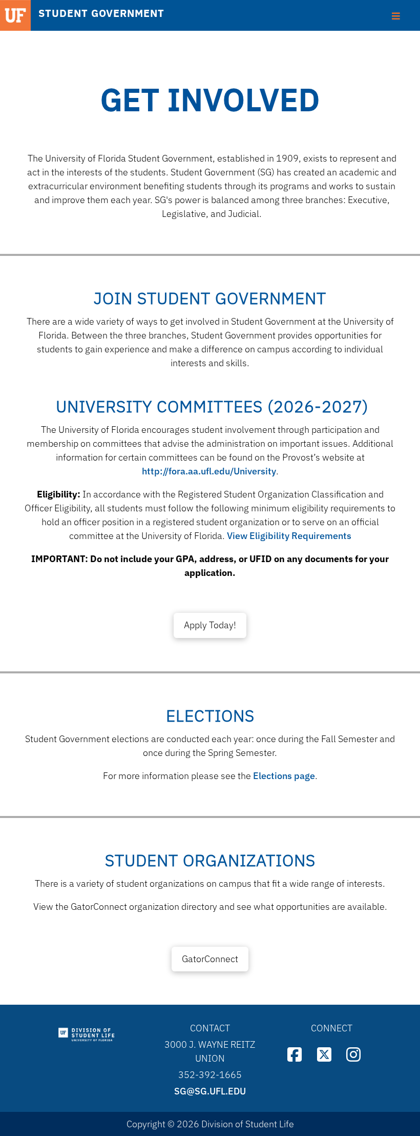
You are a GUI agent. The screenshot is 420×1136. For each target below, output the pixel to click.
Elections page (284, 776)
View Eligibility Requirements (289, 536)
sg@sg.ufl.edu (210, 1091)
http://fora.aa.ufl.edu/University (209, 471)
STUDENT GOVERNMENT (101, 13)
